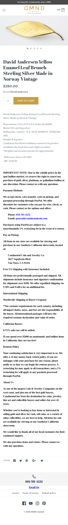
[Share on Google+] (34, 460)
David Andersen (19, 92)
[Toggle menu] (4, 10)
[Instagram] (37, 503)
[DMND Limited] (34, 10)
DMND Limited (37, 512)
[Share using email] (42, 460)
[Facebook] (24, 503)
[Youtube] (31, 503)
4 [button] (37, 48)
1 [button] (27, 48)
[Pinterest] (44, 503)
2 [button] (30, 48)
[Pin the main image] (26, 460)
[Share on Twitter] (20, 460)
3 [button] (34, 48)
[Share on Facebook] (14, 460)
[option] (34, 31)
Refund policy (49, 493)
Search (15, 493)
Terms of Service (30, 493)
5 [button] (40, 48)
